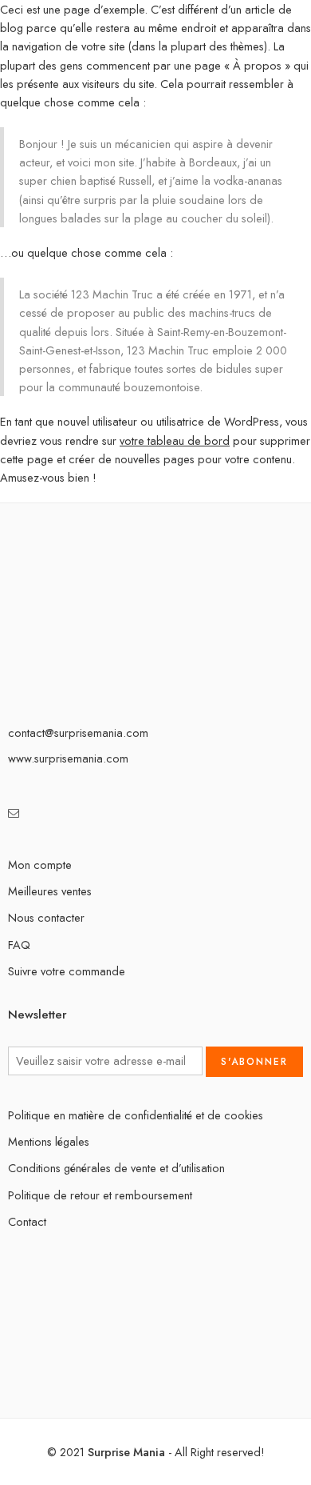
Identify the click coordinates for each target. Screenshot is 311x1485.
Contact (27, 1221)
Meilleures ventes (50, 891)
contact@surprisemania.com (78, 732)
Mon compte (40, 864)
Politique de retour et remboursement (100, 1195)
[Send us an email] (14, 812)
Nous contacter (46, 917)
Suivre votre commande (66, 971)
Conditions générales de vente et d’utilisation (116, 1167)
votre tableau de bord (175, 440)
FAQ (19, 944)
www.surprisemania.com (68, 758)
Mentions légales (48, 1141)
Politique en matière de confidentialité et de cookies (135, 1115)
